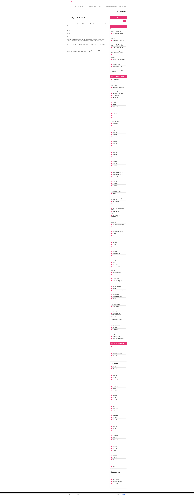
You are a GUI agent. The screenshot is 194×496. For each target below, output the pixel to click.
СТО (113, 300)
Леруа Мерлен (115, 240)
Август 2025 (115, 390)
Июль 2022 (115, 455)
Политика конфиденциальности (118, 272)
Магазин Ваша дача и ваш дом (118, 246)
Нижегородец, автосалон (117, 260)
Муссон (114, 255)
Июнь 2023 (115, 448)
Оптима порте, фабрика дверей (118, 266)
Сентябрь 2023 (115, 441)
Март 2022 (115, 461)
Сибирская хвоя (116, 294)
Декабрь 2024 (115, 408)
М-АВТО (114, 244)
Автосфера (115, 181)
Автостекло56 (115, 176)
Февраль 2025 (115, 404)
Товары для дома (116, 306)
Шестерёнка (115, 327)
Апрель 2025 (115, 399)
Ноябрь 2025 (115, 384)
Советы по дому (122, 6)
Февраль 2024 (115, 430)
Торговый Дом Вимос (117, 311)
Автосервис (115, 132)
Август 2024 (115, 417)
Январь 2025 (115, 406)
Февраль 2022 (115, 464)
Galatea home (115, 106)
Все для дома (115, 203)
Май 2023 (114, 450)
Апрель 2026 (115, 375)
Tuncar (114, 117)
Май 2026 (114, 373)
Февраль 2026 (115, 379)
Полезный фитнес (92, 6)
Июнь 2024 (115, 421)
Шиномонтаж (115, 329)
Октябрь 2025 (115, 386)
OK (123, 494)
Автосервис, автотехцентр (118, 172)
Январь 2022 (115, 466)
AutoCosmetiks (115, 81)
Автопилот (115, 125)
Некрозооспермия (116, 64)
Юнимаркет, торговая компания (118, 338)
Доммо (114, 226)
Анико (114, 195)
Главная (74, 6)
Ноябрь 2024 (115, 410)
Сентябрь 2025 (115, 388)
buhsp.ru (70, 1)
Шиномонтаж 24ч (116, 331)
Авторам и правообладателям (118, 130)
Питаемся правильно (82, 6)
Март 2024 (115, 428)
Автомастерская (116, 123)
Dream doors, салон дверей (118, 93)
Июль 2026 (115, 368)
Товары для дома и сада (117, 308)
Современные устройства (111, 6)
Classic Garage (115, 91)
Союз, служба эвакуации (117, 296)
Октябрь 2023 (115, 439)
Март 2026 (115, 377)
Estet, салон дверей (116, 95)
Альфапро (114, 193)
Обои (114, 262)
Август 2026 (115, 366)
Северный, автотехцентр (117, 286)
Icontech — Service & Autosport (118, 108)
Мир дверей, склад (116, 253)
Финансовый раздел (121, 11)
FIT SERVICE (115, 97)
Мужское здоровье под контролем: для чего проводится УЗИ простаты (118, 56)
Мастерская (115, 251)
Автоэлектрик (115, 185)
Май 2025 (114, 397)
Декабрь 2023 (115, 435)
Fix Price (114, 102)
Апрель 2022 (115, 459)
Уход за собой (101, 6)
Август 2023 (115, 444)
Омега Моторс (115, 264)
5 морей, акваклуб (116, 79)
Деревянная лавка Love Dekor (118, 224)
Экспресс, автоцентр (116, 336)
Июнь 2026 (115, 370)
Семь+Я (114, 288)
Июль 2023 (115, 446)
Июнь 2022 (115, 457)
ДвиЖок (114, 218)
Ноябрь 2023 (115, 437)
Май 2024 (114, 424)
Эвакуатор (115, 334)
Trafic (114, 115)
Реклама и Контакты (116, 278)
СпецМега (114, 298)
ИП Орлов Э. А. (115, 233)
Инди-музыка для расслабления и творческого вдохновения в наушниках (118, 61)
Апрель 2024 (115, 426)
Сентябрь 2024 (115, 415)
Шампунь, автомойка (116, 325)
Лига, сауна (115, 242)
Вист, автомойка (116, 201)
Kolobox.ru (114, 111)
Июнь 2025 (115, 395)
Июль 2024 (115, 419)
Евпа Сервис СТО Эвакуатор (118, 231)
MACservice (115, 113)
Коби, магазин (115, 235)
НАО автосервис (116, 257)
